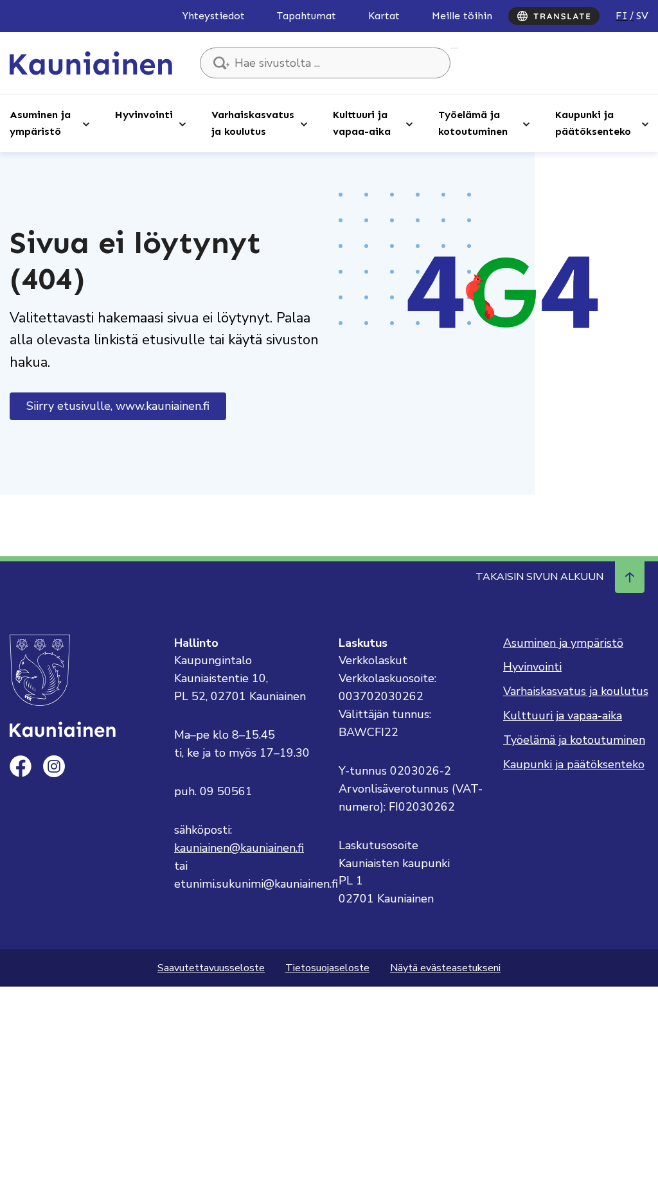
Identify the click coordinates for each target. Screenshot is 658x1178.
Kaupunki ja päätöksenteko (593, 123)
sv (642, 16)
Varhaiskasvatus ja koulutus (252, 123)
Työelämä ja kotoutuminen (473, 123)
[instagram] (54, 766)
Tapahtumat (306, 16)
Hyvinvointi (144, 115)
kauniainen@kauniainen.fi (239, 848)
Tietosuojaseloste (327, 968)
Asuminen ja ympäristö (40, 123)
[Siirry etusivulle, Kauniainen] (91, 62)
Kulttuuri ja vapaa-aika (362, 123)
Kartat (384, 16)
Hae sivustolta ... (454, 48)
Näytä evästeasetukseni (445, 968)
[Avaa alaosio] (86, 123)
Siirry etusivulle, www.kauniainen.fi (117, 406)
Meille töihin (462, 16)
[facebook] (20, 766)
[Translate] (554, 16)
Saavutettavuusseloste (211, 968)
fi (622, 16)
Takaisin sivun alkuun (539, 577)
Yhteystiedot (213, 16)
